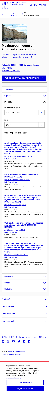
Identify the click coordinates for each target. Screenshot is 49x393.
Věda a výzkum (8, 314)
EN (35, 5)
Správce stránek (8, 354)
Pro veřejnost (8, 321)
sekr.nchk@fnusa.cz (11, 71)
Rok (6, 120)
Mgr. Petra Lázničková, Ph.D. (15, 205)
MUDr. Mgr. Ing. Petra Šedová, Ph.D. (18, 156)
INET (11, 337)
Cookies (18, 354)
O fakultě (6, 299)
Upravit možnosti (12, 378)
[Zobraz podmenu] (43, 299)
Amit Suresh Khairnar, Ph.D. (14, 230)
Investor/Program (12, 108)
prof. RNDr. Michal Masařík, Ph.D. (17, 180)
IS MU (4, 337)
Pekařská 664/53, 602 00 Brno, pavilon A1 (20, 65)
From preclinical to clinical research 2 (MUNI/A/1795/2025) (21, 176)
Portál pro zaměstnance (26, 337)
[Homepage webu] (14, 5)
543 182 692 (7, 68)
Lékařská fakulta (10, 159)
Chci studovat (8, 307)
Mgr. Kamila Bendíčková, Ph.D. (16, 255)
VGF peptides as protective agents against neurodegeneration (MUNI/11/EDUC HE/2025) (23, 225)
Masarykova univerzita (16, 351)
